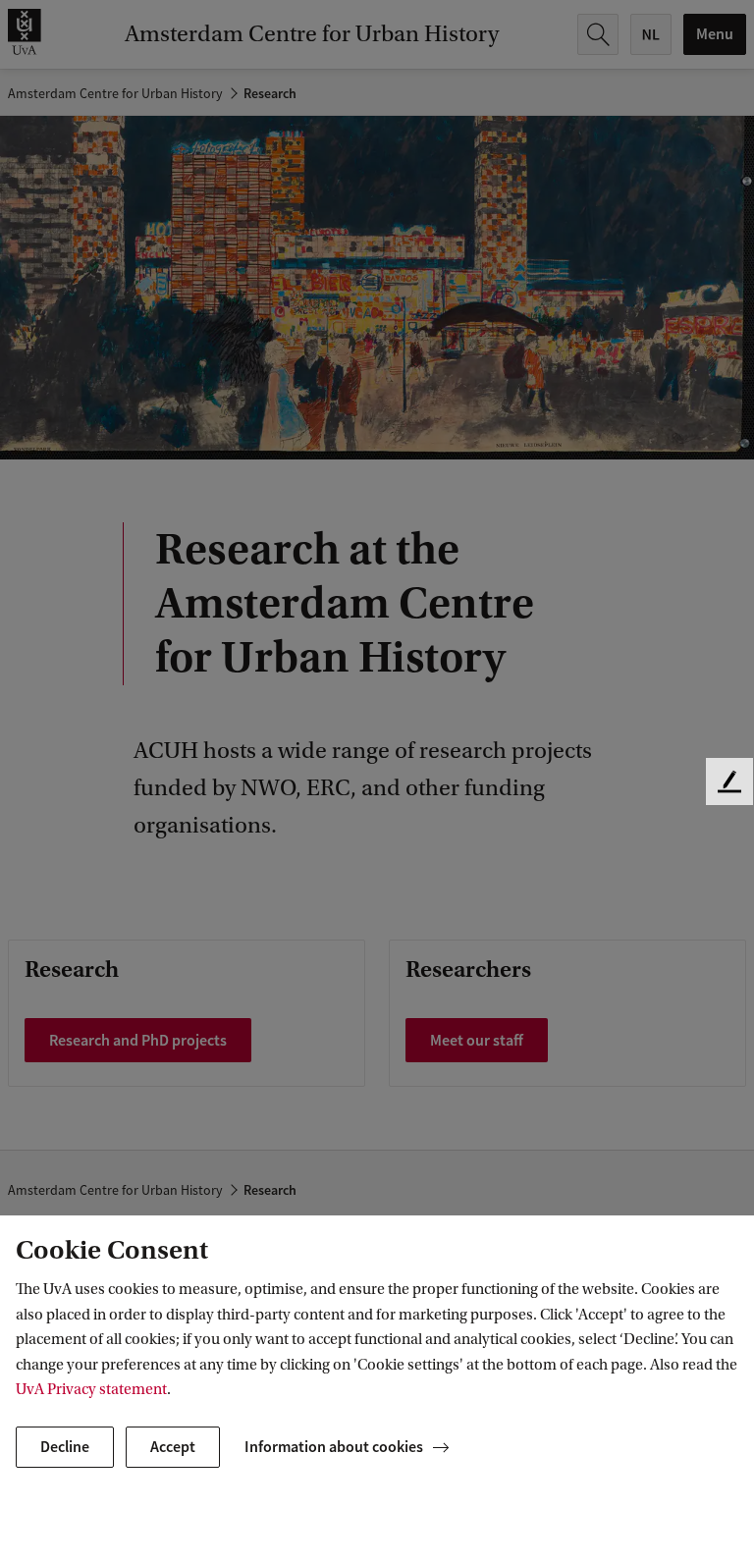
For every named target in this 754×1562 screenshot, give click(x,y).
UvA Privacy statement (91, 1389)
